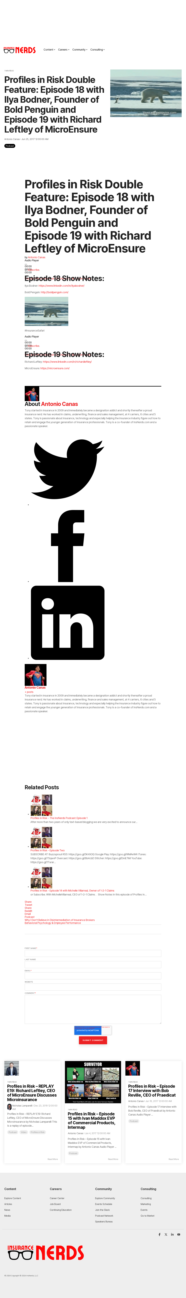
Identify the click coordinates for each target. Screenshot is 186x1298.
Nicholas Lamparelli (22, 1105)
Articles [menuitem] (8, 1204)
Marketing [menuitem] (146, 1204)
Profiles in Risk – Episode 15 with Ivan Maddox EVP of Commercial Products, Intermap (91, 1120)
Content (48, 49)
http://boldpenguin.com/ (54, 292)
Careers (62, 49)
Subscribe (33, 269)
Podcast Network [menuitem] (104, 1215)
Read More (53, 1159)
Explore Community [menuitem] (105, 1198)
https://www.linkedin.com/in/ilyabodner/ (61, 285)
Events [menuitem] (144, 1209)
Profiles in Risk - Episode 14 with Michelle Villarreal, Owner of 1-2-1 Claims (72, 890)
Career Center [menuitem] (57, 1198)
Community (78, 49)
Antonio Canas (12, 139)
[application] (61, 265)
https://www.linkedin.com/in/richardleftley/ (67, 361)
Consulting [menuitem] (146, 1198)
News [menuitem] (7, 1209)
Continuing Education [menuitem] (61, 1209)
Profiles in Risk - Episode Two (48, 850)
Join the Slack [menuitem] (102, 1209)
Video (24, 1132)
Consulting (96, 49)
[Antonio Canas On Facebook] (68, 581)
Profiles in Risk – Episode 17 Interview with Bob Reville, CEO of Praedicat (152, 1091)
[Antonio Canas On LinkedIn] (68, 658)
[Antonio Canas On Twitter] (68, 504)
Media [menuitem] (7, 1215)
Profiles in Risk (37, 1132)
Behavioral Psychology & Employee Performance (53, 922)
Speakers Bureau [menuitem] (104, 1221)
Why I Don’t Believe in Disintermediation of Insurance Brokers (60, 920)
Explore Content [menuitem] (12, 1198)
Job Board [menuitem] (55, 1204)
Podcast (10, 146)
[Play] (26, 264)
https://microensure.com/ (55, 368)
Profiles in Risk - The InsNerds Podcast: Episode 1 (59, 818)
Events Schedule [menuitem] (103, 1204)
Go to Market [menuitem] (147, 1215)
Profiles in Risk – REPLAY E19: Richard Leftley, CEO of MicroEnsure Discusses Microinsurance (32, 1093)
